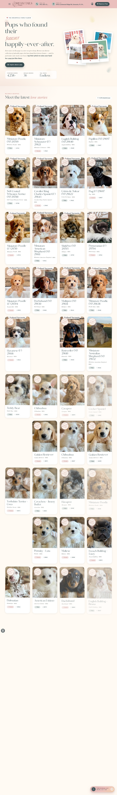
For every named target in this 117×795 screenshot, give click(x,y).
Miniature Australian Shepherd (12, 652)
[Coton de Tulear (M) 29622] (72, 172)
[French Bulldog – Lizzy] (99, 532)
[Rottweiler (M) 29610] (72, 332)
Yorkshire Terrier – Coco (17, 503)
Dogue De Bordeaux (12, 706)
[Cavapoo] (72, 389)
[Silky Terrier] (17, 532)
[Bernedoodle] (72, 631)
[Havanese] (99, 686)
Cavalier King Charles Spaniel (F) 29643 (44, 194)
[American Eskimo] (44, 581)
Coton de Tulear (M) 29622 (70, 193)
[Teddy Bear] (17, 389)
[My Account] (92, 4)
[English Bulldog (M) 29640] (72, 120)
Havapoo (67, 501)
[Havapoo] (72, 482)
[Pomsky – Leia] (44, 532)
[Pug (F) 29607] (99, 172)
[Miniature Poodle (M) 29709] (17, 120)
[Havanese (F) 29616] (17, 332)
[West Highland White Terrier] (44, 631)
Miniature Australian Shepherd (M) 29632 (96, 355)
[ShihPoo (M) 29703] (72, 227)
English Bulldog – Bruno (98, 602)
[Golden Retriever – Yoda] (72, 686)
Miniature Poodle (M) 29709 (16, 140)
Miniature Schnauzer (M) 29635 (42, 353)
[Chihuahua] (44, 389)
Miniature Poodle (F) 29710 (16, 247)
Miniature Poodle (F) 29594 (16, 302)
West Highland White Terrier (42, 651)
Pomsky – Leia (42, 550)
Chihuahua (40, 408)
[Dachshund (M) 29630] (44, 282)
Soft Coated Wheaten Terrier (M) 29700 (16, 194)
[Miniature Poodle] (99, 482)
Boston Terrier (15, 454)
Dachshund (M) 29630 (42, 302)
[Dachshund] (72, 582)
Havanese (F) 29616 (14, 352)
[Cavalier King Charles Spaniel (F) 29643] (44, 172)
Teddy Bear (13, 408)
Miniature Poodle (98, 501)
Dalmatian (12, 600)
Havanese (94, 704)
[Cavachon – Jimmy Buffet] (44, 482)
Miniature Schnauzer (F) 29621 (42, 141)
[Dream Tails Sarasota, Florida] (22, 4)
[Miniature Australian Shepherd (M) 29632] (99, 332)
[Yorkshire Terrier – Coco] (17, 482)
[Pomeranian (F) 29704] (99, 227)
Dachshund (68, 600)
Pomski (11, 755)
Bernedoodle (68, 650)
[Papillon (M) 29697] (99, 120)
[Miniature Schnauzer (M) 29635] (44, 332)
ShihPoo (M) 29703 (69, 247)
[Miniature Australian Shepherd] (17, 631)
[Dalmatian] (17, 581)
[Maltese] (72, 532)
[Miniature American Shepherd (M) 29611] (44, 227)
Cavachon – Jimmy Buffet (44, 503)
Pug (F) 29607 (97, 191)
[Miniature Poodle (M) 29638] (99, 282)
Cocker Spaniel (97, 408)
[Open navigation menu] (9, 4)
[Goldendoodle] (44, 686)
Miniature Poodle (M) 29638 (98, 302)
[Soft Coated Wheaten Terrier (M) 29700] (17, 172)
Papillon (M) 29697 (99, 138)
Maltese (66, 550)
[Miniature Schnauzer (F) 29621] (44, 120)
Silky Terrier (14, 550)
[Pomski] (17, 737)
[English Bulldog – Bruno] (99, 581)
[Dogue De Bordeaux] (17, 686)
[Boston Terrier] (17, 436)
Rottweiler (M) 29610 (70, 352)
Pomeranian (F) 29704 (97, 247)
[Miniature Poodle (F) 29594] (17, 282)
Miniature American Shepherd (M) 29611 (42, 250)
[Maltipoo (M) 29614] (72, 282)
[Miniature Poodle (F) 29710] (17, 227)
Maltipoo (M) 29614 (69, 302)
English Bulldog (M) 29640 (70, 140)
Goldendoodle (42, 704)
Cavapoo (67, 408)
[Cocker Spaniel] (99, 389)
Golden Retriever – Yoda (72, 706)
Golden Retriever (44, 454)
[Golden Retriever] (44, 436)
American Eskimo (44, 600)
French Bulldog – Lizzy (98, 552)
